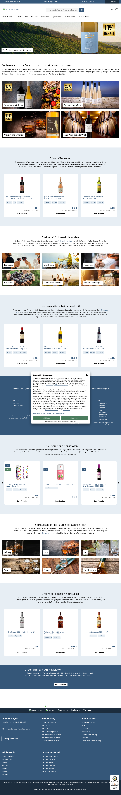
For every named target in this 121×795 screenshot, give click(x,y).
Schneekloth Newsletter (50, 741)
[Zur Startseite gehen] (11, 9)
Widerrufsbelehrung (89, 735)
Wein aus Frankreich (49, 759)
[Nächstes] (118, 195)
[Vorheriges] (2, 195)
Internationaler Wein (51, 752)
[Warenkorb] (116, 9)
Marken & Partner (88, 722)
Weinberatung (48, 718)
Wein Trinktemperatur (50, 732)
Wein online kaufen (65, 241)
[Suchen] (81, 10)
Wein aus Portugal (48, 765)
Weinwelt (112, 2)
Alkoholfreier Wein (8, 756)
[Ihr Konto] (111, 9)
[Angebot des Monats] (90, 95)
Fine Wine (5, 765)
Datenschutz (86, 729)
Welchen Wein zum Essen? (51, 735)
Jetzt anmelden (60, 684)
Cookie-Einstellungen (66, 784)
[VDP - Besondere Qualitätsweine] (60, 37)
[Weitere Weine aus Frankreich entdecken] (45, 178)
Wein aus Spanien (48, 768)
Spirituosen (46, 533)
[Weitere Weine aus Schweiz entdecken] (84, 178)
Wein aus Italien (47, 762)
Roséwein (5, 771)
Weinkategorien (9, 752)
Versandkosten (38, 782)
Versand (85, 738)
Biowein (4, 762)
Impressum (86, 732)
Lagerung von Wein (49, 722)
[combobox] (63, 10)
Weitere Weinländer (49, 771)
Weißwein (5, 774)
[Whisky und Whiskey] (31, 124)
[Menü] (118, 776)
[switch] (115, 788)
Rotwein (4, 768)
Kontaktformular (24, 729)
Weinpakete (46, 729)
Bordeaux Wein (7, 759)
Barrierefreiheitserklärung (91, 741)
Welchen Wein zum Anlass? (51, 738)
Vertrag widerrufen (10, 739)
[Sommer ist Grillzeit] (31, 95)
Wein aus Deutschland (50, 756)
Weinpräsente (47, 725)
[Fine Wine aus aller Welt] (90, 124)
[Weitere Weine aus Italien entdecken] (84, 465)
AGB (83, 725)
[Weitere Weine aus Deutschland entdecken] (7, 178)
